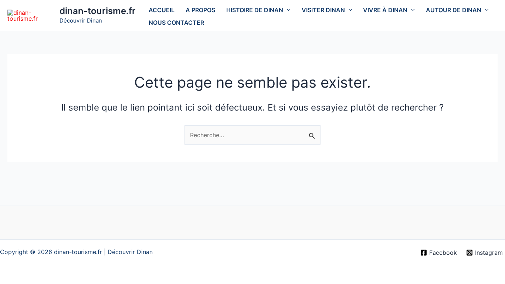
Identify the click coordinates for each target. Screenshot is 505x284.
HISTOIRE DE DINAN (254, 10)
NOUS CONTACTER (176, 22)
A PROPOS (200, 10)
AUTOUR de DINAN (453, 10)
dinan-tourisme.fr (98, 11)
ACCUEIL (161, 10)
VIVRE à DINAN (385, 10)
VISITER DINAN (323, 10)
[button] (287, 10)
